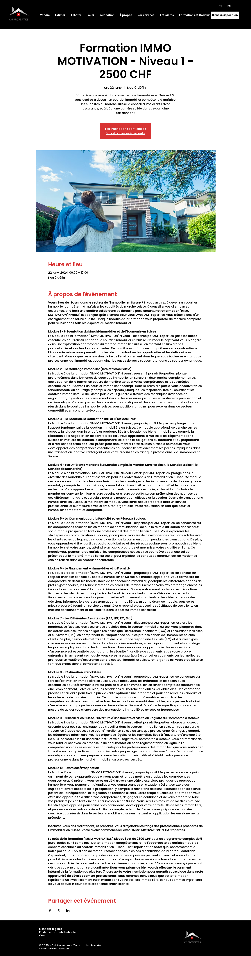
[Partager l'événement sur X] (59, 910)
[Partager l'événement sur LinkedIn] (68, 910)
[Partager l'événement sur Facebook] (50, 910)
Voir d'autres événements (125, 133)
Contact (44, 935)
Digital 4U (63, 948)
